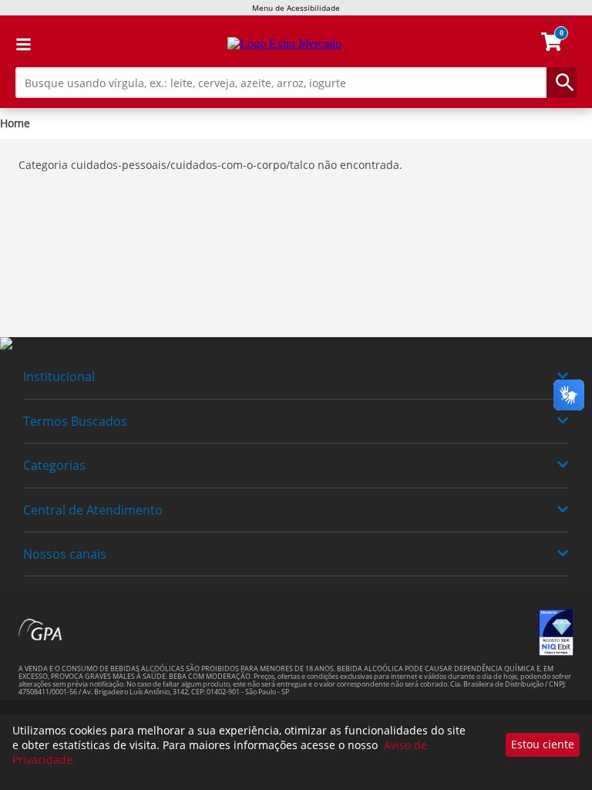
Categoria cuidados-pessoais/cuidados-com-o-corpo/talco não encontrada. (210, 164)
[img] (296, 344)
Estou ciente (542, 744)
